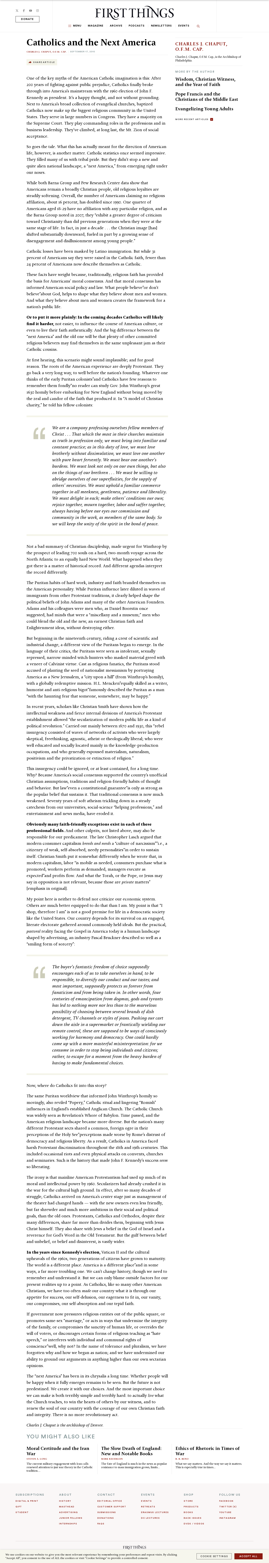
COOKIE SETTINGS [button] (214, 1556)
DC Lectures (150, 1518)
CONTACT (106, 1494)
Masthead (66, 1507)
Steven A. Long (37, 1458)
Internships (68, 1524)
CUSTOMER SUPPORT (111, 1507)
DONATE (27, 19)
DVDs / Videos (194, 1524)
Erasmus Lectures (155, 1512)
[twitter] (17, 10)
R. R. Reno (182, 1458)
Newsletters (161, 26)
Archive (116, 26)
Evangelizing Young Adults (204, 109)
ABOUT (65, 1494)
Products (191, 1507)
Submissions (106, 1512)
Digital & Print (27, 1501)
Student (22, 1512)
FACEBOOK (226, 1501)
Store (188, 1501)
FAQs (100, 1524)
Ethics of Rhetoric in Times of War (207, 1451)
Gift (19, 1507)
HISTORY (65, 1501)
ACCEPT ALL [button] (248, 1556)
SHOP (189, 1494)
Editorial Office (109, 1501)
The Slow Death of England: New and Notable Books (131, 1451)
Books (188, 1512)
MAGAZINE (95, 26)
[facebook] (24, 10)
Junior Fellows (71, 1518)
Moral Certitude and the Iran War (58, 1451)
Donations (105, 1518)
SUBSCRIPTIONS (30, 1494)
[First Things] (134, 13)
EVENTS (148, 1494)
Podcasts (136, 26)
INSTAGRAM (227, 1518)
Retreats (148, 1507)
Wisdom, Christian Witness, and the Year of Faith (205, 81)
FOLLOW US (229, 1494)
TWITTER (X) (228, 1507)
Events (183, 26)
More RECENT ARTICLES (191, 119)
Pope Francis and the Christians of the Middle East (206, 96)
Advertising (68, 1512)
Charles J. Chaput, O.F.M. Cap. (46, 51)
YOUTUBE (225, 1512)
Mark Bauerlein (112, 1458)
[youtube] (30, 10)
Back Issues (192, 1518)
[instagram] (37, 10)
